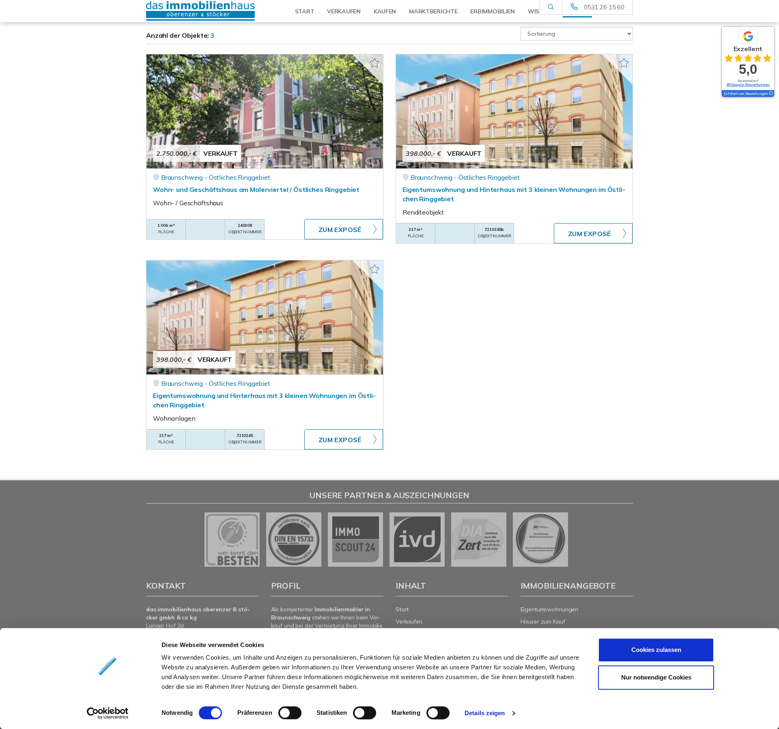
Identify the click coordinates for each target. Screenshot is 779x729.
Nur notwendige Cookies (656, 677)
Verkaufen (343, 11)
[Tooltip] (770, 94)
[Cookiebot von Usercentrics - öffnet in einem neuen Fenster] (107, 713)
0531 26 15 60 (604, 7)
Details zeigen (485, 713)
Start (304, 11)
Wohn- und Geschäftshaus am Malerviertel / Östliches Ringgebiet (256, 189)
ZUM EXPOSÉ (340, 230)
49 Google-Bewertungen (748, 84)
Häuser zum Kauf (543, 621)
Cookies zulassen (656, 649)
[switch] (289, 712)
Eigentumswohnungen (550, 609)
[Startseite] (202, 11)
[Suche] (551, 7)
